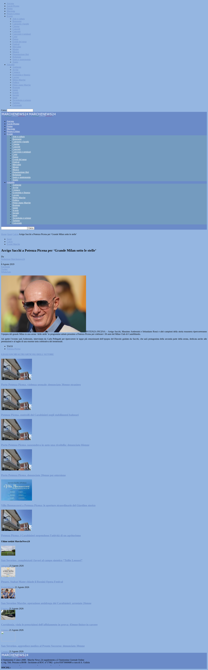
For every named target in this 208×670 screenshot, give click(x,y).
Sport (14, 97)
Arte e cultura (18, 19)
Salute (15, 90)
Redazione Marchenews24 (13, 259)
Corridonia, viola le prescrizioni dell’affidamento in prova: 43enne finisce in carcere (49, 624)
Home (4, 234)
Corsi (14, 36)
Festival (15, 44)
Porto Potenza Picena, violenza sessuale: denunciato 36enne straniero (41, 384)
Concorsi (16, 31)
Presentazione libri (20, 54)
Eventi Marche (13, 244)
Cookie (63, 665)
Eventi (10, 16)
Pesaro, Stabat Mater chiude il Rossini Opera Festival (32, 581)
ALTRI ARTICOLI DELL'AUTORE (35, 354)
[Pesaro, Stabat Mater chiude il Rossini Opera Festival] (8, 576)
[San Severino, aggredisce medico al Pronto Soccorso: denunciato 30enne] (8, 640)
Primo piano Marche (21, 85)
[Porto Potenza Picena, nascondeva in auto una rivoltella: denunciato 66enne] (16, 439)
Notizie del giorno (29, 665)
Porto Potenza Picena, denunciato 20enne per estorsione (33, 475)
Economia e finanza (21, 75)
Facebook (15, 667)
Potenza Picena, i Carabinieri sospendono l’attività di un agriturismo (41, 535)
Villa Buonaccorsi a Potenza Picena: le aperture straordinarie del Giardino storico (48, 505)
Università (17, 105)
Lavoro (15, 77)
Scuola (15, 92)
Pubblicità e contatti (10, 665)
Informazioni (44, 665)
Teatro (15, 62)
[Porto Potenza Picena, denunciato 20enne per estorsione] (16, 469)
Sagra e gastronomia (21, 59)
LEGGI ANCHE (9, 354)
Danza (15, 39)
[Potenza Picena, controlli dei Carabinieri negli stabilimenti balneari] (16, 409)
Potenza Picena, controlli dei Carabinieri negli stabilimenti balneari (40, 414)
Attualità (10, 64)
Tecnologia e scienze (21, 100)
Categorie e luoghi (20, 24)
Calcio (15, 234)
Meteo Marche (18, 80)
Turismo (16, 103)
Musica (15, 52)
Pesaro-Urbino (13, 13)
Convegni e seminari (21, 34)
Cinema (15, 26)
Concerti (16, 29)
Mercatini (16, 47)
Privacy (55, 665)
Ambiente (16, 67)
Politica (15, 82)
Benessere (17, 21)
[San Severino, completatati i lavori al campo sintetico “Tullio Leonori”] (8, 555)
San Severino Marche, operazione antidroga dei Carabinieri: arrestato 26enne (46, 603)
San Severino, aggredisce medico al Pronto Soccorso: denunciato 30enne (43, 645)
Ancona (10, 3)
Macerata (11, 11)
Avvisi (15, 69)
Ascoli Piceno (13, 6)
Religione (16, 57)
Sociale (15, 95)
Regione (16, 87)
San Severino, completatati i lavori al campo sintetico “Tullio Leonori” (41, 560)
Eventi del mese (19, 41)
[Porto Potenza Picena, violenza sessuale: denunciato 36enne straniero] (16, 379)
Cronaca (16, 72)
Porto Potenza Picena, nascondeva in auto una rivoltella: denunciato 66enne (45, 444)
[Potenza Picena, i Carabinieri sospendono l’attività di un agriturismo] (16, 530)
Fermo (10, 8)
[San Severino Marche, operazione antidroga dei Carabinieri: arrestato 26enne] (8, 597)
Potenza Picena (13, 349)
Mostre (15, 49)
